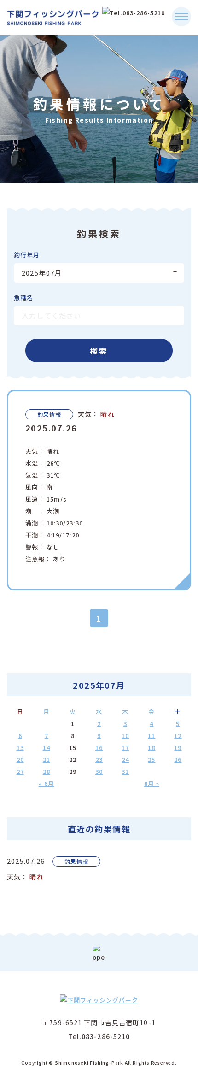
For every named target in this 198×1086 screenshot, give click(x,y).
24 (125, 759)
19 (177, 747)
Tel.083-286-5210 (99, 1036)
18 (151, 747)
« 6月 (46, 783)
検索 (99, 350)
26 (177, 759)
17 (125, 747)
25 (151, 759)
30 (99, 771)
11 (151, 735)
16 (99, 747)
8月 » (151, 783)
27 (20, 771)
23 (99, 759)
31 (125, 771)
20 (20, 759)
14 (46, 747)
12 (177, 735)
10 (125, 735)
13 (20, 747)
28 (46, 771)
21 (46, 759)
